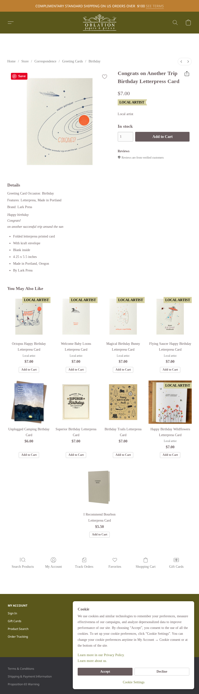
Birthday (94, 61)
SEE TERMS (155, 6)
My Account (53, 566)
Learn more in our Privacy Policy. (101, 655)
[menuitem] (181, 61)
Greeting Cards (72, 61)
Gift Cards (176, 566)
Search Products (23, 566)
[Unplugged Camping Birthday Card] (28, 402)
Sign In (12, 613)
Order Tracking (18, 637)
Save (22, 76)
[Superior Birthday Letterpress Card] (76, 402)
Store (25, 61)
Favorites (114, 566)
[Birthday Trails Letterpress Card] (123, 402)
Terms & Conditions (21, 669)
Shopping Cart (146, 566)
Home (11, 61)
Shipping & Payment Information (30, 676)
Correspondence (45, 61)
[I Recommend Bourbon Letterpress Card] (99, 487)
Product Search (18, 629)
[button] (99, 22)
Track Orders (84, 566)
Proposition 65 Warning (23, 684)
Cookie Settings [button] (133, 682)
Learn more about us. (92, 661)
